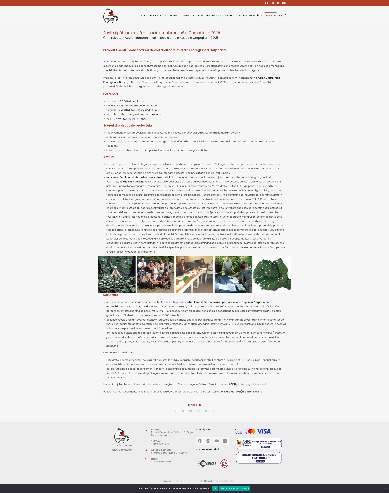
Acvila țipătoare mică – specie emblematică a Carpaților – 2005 (171, 38)
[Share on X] (175, 411)
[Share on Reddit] (206, 411)
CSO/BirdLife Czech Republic (145, 114)
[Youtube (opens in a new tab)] (283, 3)
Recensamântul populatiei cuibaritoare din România (138, 177)
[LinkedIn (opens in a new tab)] (278, 3)
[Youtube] (216, 441)
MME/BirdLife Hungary (131, 110)
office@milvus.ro (161, 461)
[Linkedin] (225, 441)
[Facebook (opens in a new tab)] (267, 3)
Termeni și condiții (171, 481)
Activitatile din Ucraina (130, 181)
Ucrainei (143, 306)
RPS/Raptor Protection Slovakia (138, 105)
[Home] (104, 38)
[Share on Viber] (198, 411)
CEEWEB (155, 110)
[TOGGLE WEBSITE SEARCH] (285, 15)
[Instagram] (208, 441)
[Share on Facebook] (183, 411)
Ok (215, 488)
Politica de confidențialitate (217, 481)
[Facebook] (200, 441)
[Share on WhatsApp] (214, 411)
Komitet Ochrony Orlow (132, 118)
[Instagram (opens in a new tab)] (272, 3)
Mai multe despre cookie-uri (235, 488)
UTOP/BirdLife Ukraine (131, 101)
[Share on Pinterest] (191, 411)
